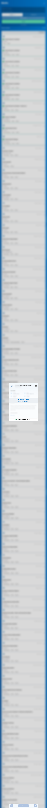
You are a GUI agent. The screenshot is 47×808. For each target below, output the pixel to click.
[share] (11, 805)
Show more (12, 415)
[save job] (35, 805)
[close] (36, 386)
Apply (23, 805)
